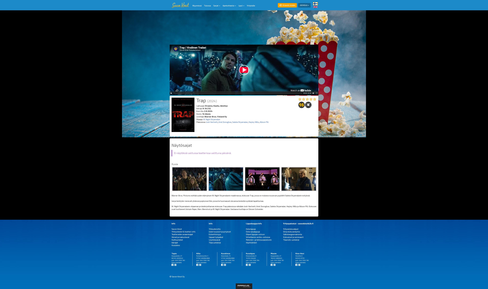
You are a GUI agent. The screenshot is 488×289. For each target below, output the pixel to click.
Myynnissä (197, 5)
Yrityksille (251, 5)
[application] (244, 70)
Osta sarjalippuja (253, 232)
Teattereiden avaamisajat (182, 234)
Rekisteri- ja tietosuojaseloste (259, 240)
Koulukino (176, 245)
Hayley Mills (254, 122)
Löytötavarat (214, 240)
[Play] (171, 93)
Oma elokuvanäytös (291, 232)
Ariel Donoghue (224, 122)
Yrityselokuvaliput (290, 229)
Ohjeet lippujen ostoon (255, 234)
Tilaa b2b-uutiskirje (291, 240)
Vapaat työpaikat (216, 237)
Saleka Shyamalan (240, 122)
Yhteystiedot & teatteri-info (183, 232)
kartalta (179, 262)
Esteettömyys (215, 234)
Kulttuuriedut (177, 240)
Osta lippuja (251, 229)
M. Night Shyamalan (211, 119)
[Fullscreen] (317, 93)
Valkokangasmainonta (292, 234)
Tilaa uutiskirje (215, 242)
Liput (240, 5)
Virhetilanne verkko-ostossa (258, 237)
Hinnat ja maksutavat (180, 237)
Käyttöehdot (251, 242)
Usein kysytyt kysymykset (220, 232)
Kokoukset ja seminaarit (293, 237)
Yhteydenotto (215, 229)
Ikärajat (175, 242)
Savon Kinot (177, 229)
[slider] (238, 93)
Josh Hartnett (212, 122)
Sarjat (216, 5)
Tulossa (207, 5)
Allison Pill (264, 122)
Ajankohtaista (229, 5)
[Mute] (313, 93)
